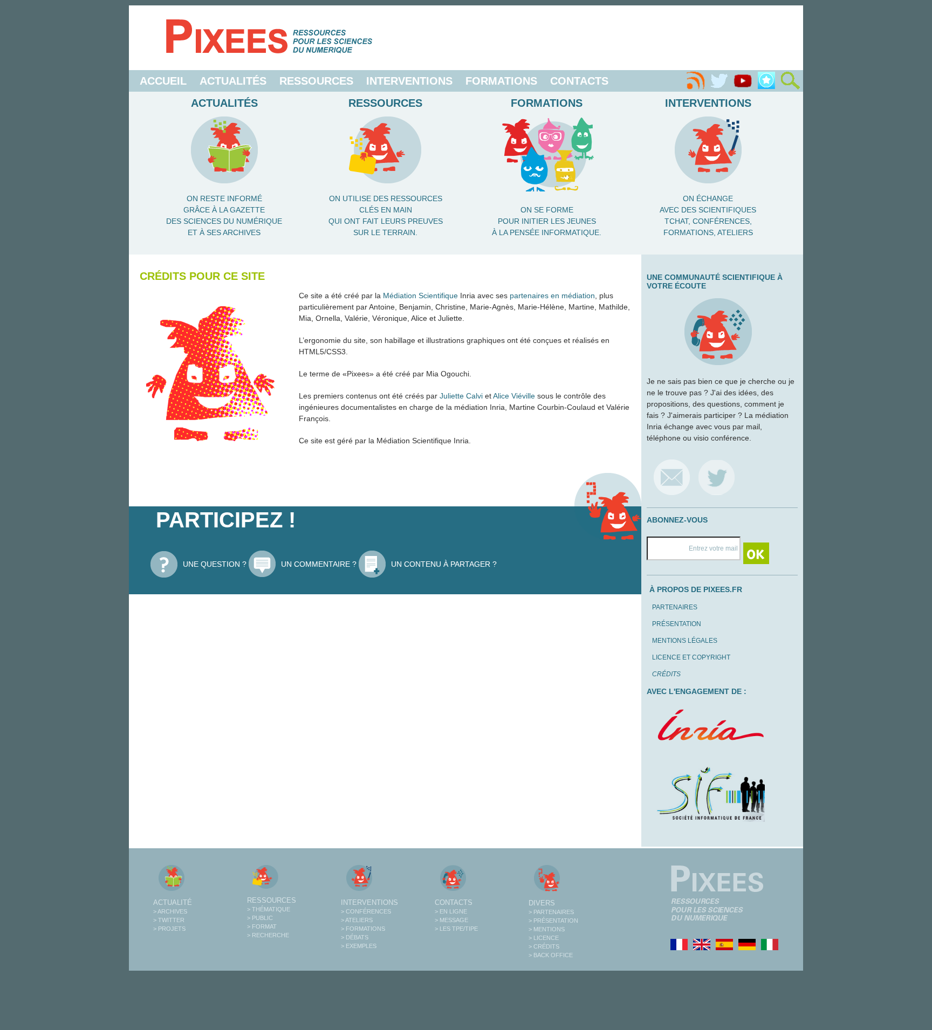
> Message (451, 920)
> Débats (354, 937)
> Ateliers (357, 920)
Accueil (163, 81)
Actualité (172, 902)
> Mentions (547, 929)
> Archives (170, 911)
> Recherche (268, 935)
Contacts (579, 81)
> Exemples (358, 946)
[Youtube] (742, 81)
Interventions (409, 81)
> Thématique (268, 909)
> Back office (551, 955)
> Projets (169, 928)
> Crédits (544, 946)
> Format (262, 926)
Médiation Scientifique (420, 295)
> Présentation (553, 920)
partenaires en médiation (552, 295)
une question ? (214, 564)
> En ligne (451, 911)
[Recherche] (790, 81)
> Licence (544, 938)
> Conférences (366, 911)
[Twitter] (719, 81)
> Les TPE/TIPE (456, 928)
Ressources (316, 81)
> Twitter (168, 920)
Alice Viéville (514, 396)
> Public (260, 918)
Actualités (233, 81)
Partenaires (674, 607)
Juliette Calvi (461, 396)
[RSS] (695, 81)
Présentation (676, 624)
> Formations (363, 928)
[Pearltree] (766, 81)
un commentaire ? (319, 564)
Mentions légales (684, 640)
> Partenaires (551, 912)
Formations (501, 81)
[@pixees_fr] (716, 477)
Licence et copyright (691, 657)
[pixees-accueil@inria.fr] (672, 477)
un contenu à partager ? (444, 564)
